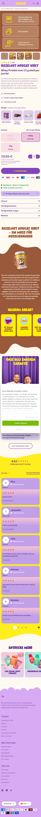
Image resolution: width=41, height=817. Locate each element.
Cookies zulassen (20, 423)
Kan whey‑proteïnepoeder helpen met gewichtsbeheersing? (16, 436)
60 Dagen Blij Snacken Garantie (17, 194)
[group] (20, 461)
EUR (25, 804)
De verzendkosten (14, 161)
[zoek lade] (34, 3)
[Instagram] (2, 790)
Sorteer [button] (4, 473)
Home (2, 9)
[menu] (4, 3)
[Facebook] (7, 790)
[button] (15, 627)
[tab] (33, 472)
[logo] (20, 3)
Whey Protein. (10, 9)
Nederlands (7, 804)
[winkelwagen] (37, 3)
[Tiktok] (11, 790)
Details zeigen (30, 417)
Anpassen (19, 429)
